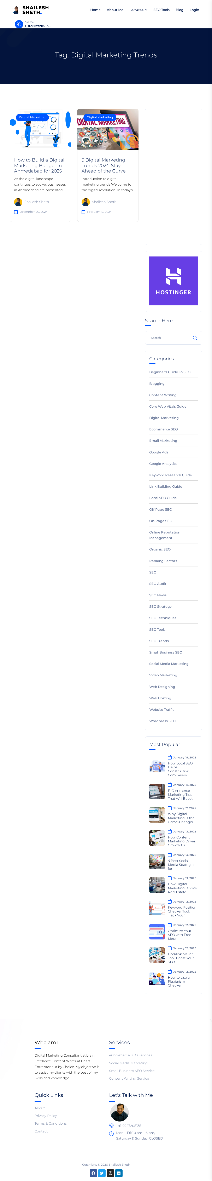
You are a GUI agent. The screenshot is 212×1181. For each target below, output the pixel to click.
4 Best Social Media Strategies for (181, 865)
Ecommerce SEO (163, 429)
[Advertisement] (173, 176)
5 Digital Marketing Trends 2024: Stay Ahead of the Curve (104, 165)
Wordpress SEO (162, 721)
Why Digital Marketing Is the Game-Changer (181, 818)
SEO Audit (157, 584)
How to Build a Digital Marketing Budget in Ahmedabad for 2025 (39, 165)
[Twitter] (102, 1173)
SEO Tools (161, 10)
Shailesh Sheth (36, 202)
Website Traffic (161, 710)
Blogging (157, 384)
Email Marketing (163, 441)
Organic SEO (160, 549)
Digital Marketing (32, 117)
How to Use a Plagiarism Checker (179, 981)
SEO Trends (159, 641)
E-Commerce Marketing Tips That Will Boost (180, 795)
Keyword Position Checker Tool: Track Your (182, 911)
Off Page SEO (160, 510)
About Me (115, 10)
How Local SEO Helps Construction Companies (180, 769)
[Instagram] (110, 1173)
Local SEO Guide (163, 498)
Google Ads (158, 452)
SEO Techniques (162, 618)
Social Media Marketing (169, 664)
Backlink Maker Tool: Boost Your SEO (181, 958)
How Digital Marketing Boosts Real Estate (182, 888)
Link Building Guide (165, 486)
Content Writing (163, 395)
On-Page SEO (160, 521)
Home (95, 10)
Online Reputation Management (164, 535)
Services (136, 10)
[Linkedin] (119, 1173)
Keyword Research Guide (170, 475)
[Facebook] (93, 1173)
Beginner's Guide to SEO (169, 372)
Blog (179, 10)
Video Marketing (163, 675)
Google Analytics (163, 464)
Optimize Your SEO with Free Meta (179, 935)
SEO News (157, 595)
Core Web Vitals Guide (168, 406)
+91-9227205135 (38, 26)
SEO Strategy (160, 607)
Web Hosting (160, 698)
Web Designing (162, 687)
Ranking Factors (163, 561)
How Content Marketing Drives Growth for (182, 841)
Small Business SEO (165, 652)
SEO (152, 572)
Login (194, 10)
